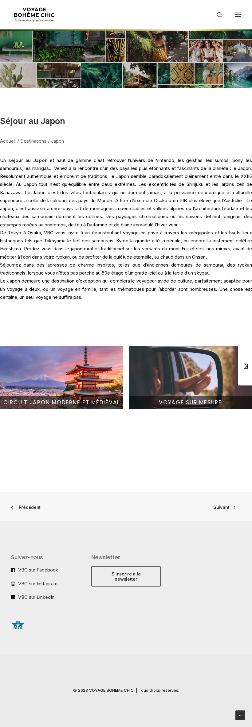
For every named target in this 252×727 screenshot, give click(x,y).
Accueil (8, 141)
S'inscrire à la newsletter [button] (127, 576)
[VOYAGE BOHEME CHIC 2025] (34, 15)
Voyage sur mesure (190, 402)
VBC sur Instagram (37, 584)
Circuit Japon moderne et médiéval (61, 402)
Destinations (33, 141)
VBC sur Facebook (38, 570)
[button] (238, 14)
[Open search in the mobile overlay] (217, 15)
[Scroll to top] (240, 715)
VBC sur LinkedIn (36, 597)
